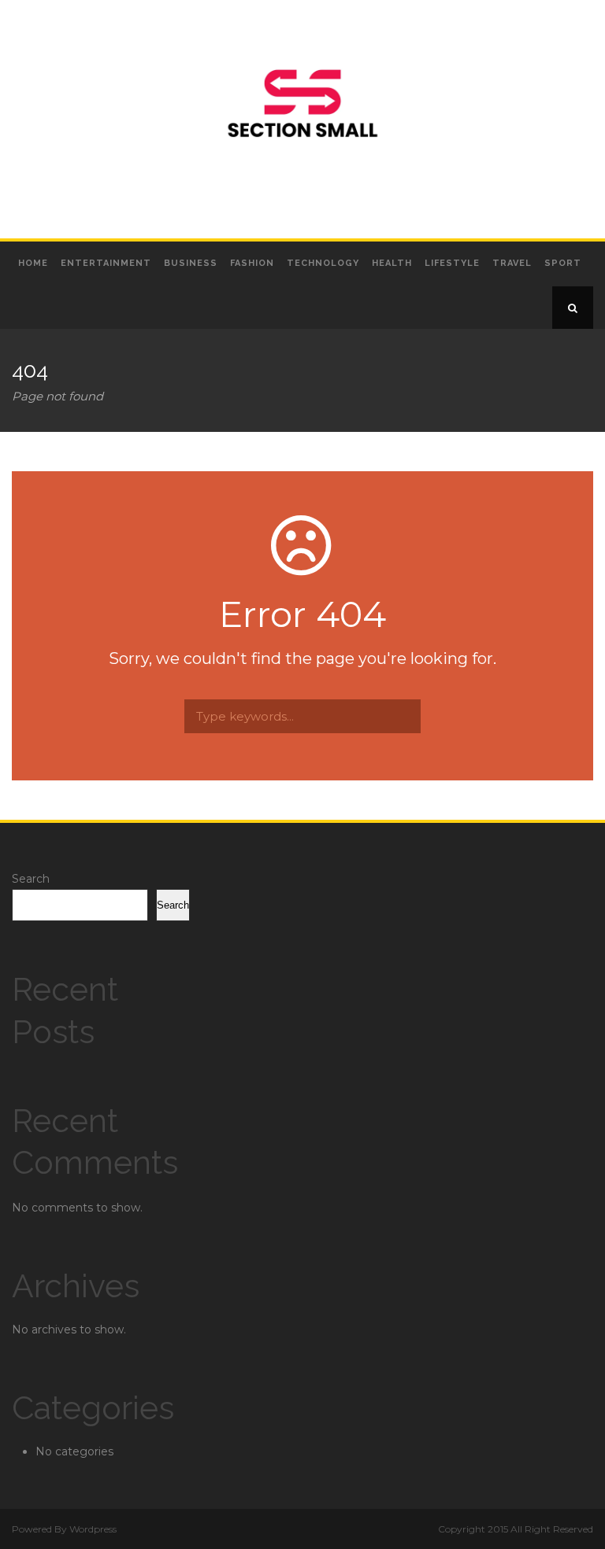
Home (33, 263)
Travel (512, 263)
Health (392, 263)
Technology (323, 263)
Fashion (252, 263)
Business (190, 263)
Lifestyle (452, 263)
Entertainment (106, 263)
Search (31, 879)
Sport (562, 263)
